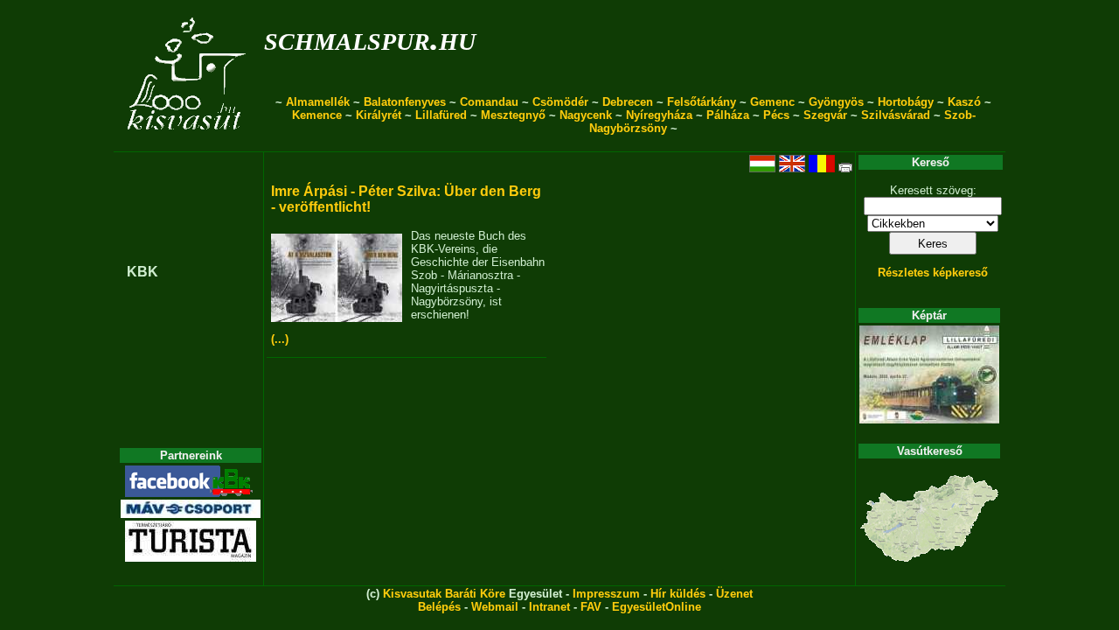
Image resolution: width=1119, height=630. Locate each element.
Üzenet (734, 593)
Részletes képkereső (933, 272)
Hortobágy (906, 101)
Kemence (317, 115)
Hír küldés (677, 593)
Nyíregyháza (659, 115)
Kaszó (964, 101)
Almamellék (318, 101)
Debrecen (627, 101)
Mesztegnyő (513, 115)
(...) (279, 339)
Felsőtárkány (701, 101)
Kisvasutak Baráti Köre (444, 593)
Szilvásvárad (895, 115)
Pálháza (727, 115)
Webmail (494, 606)
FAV (590, 606)
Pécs (776, 115)
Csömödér (560, 101)
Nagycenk (586, 115)
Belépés (439, 606)
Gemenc (772, 101)
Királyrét (378, 115)
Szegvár (825, 115)
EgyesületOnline (656, 606)
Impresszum (606, 593)
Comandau (489, 101)
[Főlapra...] (188, 142)
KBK (142, 271)
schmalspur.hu (370, 38)
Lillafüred (441, 115)
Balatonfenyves (405, 101)
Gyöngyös (836, 101)
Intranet (549, 606)
